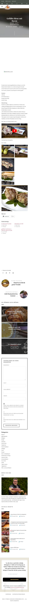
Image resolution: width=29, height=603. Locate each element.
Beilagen (3, 438)
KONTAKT (14, 1)
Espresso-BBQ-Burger (14, 547)
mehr (17, 501)
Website (5, 395)
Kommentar (7, 365)
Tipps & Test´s (4, 464)
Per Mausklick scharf (14, 344)
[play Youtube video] (14, 130)
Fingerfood (3, 445)
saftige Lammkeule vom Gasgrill (14, 312)
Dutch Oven (3, 443)
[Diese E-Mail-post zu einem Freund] (13, 272)
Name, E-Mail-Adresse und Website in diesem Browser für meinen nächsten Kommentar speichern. (14, 407)
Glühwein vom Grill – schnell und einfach (14, 328)
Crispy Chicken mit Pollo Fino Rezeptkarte (18, 514)
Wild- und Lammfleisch (6, 467)
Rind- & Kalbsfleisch (5, 453)
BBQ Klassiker (4, 436)
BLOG (2, 1)
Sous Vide (3, 460)
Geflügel (3, 448)
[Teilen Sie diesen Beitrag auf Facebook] (3, 272)
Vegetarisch (3, 466)
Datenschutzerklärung (17, 587)
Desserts (12, 23)
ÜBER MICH (8, 1)
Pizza (2, 450)
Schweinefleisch (14, 24)
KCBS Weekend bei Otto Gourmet (14, 294)
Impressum (8, 594)
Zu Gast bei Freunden (6, 223)
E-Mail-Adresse (7, 389)
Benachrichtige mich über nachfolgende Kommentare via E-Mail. (13, 414)
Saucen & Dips (4, 457)
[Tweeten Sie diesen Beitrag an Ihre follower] (6, 272)
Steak (2, 462)
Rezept (17, 23)
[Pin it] (9, 272)
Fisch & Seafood (4, 446)
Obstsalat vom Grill (18, 223)
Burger (2, 439)
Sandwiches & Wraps (5, 455)
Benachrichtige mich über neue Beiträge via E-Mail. (14, 420)
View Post (14, 316)
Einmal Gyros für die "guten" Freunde (14, 283)
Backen (3, 434)
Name (5, 383)
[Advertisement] (14, 54)
